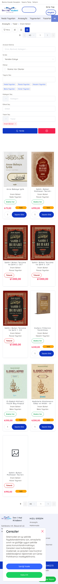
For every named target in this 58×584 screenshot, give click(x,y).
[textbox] (29, 79)
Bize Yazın (49, 579)
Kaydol (50, 12)
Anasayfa (22, 18)
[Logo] (9, 9)
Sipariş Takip (26, 2)
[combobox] (29, 79)
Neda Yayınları (8, 18)
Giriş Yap (50, 7)
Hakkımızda (34, 525)
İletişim (35, 2)
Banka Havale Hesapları (11, 2)
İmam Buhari (15, 194)
